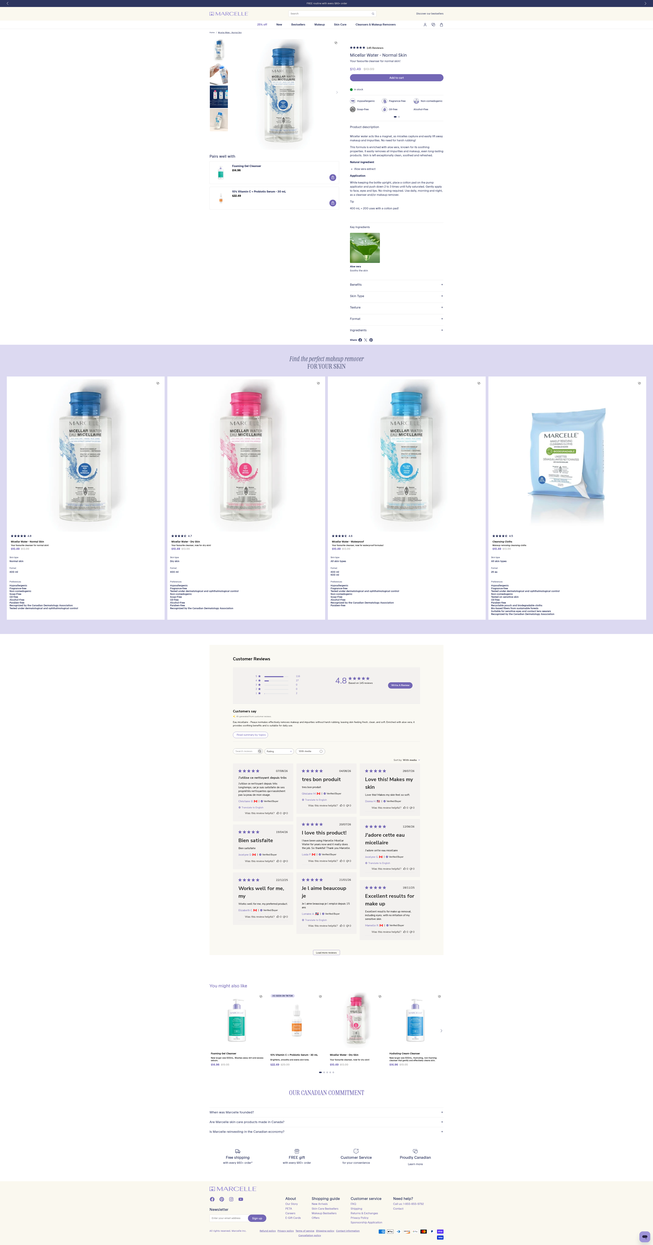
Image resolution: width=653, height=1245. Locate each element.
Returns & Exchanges (364, 1213)
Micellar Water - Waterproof (348, 541)
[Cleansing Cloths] (567, 455)
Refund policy (268, 1230)
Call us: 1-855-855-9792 (408, 1204)
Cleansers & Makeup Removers (376, 24)
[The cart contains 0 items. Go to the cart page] (441, 25)
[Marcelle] (229, 14)
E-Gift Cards (293, 1217)
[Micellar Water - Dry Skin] (246, 455)
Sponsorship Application (366, 1222)
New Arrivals (320, 1204)
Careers (290, 1213)
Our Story (291, 1204)
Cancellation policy (309, 1235)
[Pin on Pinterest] (371, 340)
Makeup (319, 24)
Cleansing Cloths (502, 541)
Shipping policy (325, 1230)
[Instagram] (231, 1199)
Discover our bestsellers (429, 13)
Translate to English (252, 807)
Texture (396, 308)
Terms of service (305, 1230)
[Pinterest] (221, 1199)
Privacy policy (286, 1230)
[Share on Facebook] (360, 340)
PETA (288, 1208)
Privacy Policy (360, 1217)
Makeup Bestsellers (324, 1213)
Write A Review (400, 685)
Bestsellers (298, 24)
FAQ (353, 1204)
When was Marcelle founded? (326, 1112)
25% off (262, 24)
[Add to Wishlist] (336, 43)
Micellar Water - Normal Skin (230, 33)
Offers (316, 1217)
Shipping (356, 1208)
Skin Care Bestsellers (325, 1208)
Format (396, 319)
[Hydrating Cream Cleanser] (415, 1020)
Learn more (415, 1164)
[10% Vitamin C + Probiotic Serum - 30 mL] (296, 1020)
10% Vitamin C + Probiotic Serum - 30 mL (259, 191)
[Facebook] (212, 1199)
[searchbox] (245, 751)
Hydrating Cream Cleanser (404, 1053)
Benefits (396, 285)
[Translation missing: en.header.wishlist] (433, 25)
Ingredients (396, 330)
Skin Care (340, 24)
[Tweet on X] (366, 340)
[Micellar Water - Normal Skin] (86, 455)
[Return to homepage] (233, 1189)
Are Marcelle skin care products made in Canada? (326, 1122)
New (279, 24)
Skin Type (396, 296)
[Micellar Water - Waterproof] (407, 455)
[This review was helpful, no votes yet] (278, 813)
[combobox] (279, 751)
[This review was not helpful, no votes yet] (284, 813)
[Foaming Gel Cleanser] (237, 1020)
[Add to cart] (332, 177)
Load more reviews (326, 952)
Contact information (348, 1230)
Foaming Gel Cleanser (246, 166)
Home (212, 33)
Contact (398, 1208)
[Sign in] (425, 25)
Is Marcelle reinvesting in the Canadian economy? (326, 1132)
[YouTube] (241, 1199)
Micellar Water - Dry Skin (185, 541)
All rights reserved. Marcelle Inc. (228, 1230)
